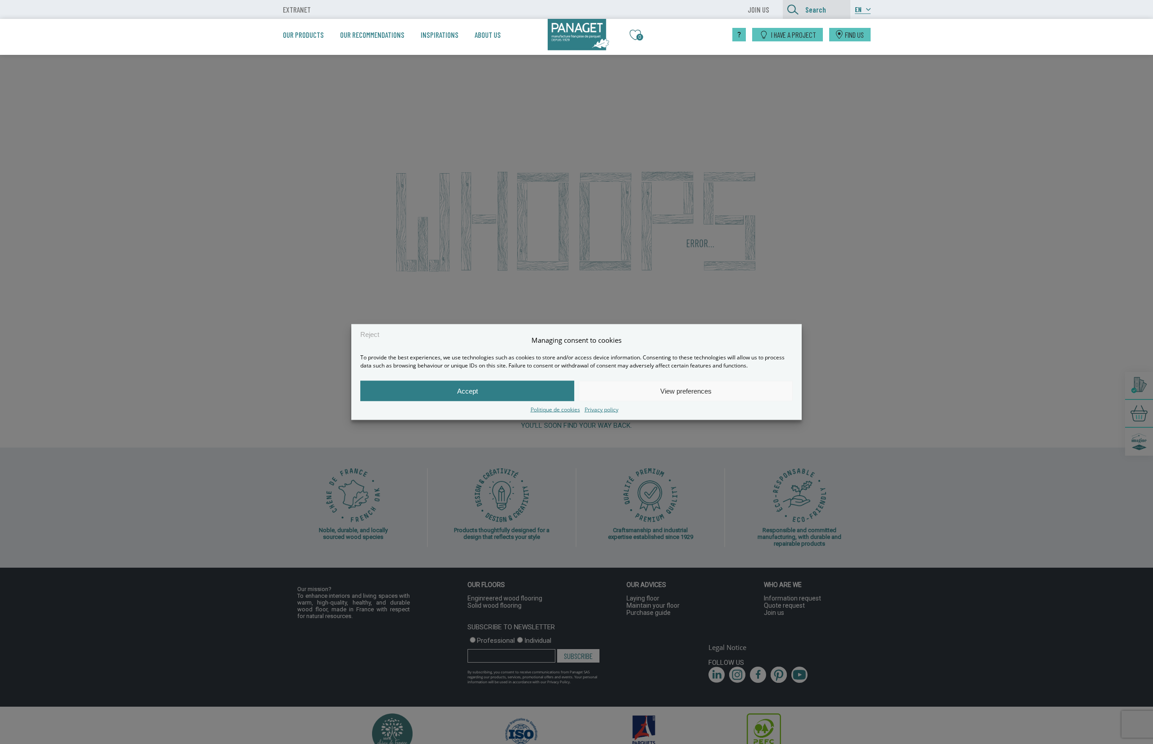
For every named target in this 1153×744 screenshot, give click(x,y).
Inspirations (439, 34)
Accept (467, 390)
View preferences (686, 390)
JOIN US (758, 9)
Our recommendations (372, 34)
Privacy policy (601, 409)
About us (488, 34)
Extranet (297, 9)
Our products (303, 34)
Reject (369, 334)
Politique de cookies (555, 409)
